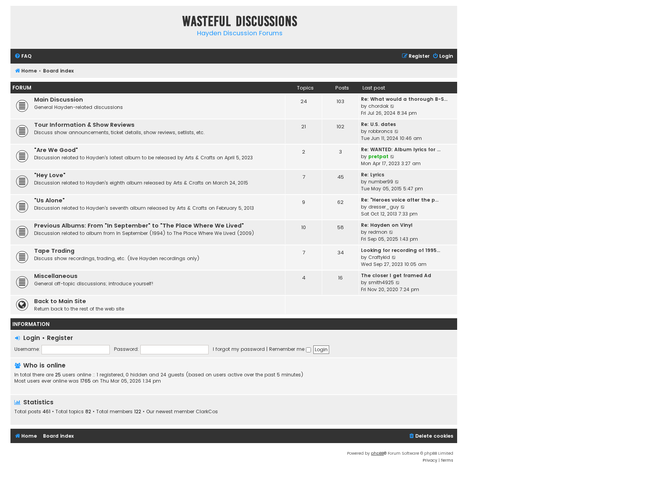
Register (60, 338)
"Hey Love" (50, 175)
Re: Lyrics (372, 174)
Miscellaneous (56, 276)
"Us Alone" (49, 200)
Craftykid (379, 257)
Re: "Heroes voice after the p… (400, 200)
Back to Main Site (60, 301)
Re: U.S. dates (378, 124)
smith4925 (381, 282)
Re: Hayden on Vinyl (387, 225)
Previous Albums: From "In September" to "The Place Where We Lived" (139, 225)
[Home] (18, 23)
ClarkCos (207, 412)
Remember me (287, 349)
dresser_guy (383, 207)
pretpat (378, 156)
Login (31, 338)
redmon (377, 232)
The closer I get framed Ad (396, 275)
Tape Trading (54, 251)
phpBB (377, 453)
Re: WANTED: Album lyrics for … (400, 149)
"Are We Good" (56, 150)
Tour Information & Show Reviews (84, 125)
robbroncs (380, 131)
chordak (378, 106)
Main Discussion (58, 100)
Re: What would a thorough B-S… (404, 99)
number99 (380, 181)
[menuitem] (22, 56)
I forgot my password (239, 349)
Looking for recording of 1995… (400, 250)
